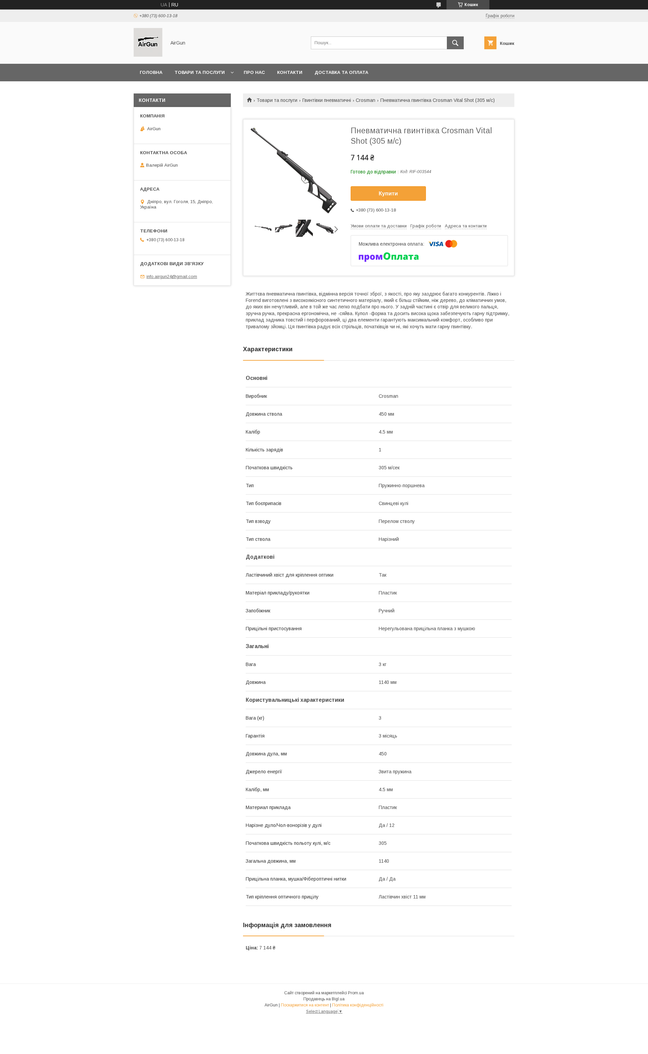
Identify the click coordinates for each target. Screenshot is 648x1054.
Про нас (254, 72)
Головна (151, 72)
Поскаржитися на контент (305, 1005)
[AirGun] (148, 55)
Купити (388, 193)
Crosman (365, 100)
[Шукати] (455, 42)
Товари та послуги (199, 72)
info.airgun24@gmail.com (171, 276)
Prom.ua (356, 993)
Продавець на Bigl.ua (324, 999)
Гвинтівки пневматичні (326, 100)
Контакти (289, 72)
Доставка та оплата (341, 72)
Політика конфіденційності (357, 1005)
